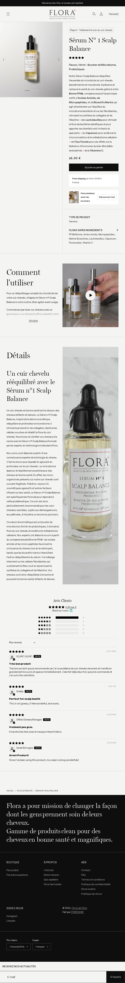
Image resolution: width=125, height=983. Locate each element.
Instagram (12, 916)
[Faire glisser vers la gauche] (3, 59)
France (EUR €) (17, 946)
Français (40, 946)
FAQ (83, 874)
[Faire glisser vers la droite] (58, 59)
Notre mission (51, 874)
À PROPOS (50, 862)
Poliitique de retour (91, 893)
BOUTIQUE (13, 862)
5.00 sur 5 (70, 607)
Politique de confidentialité (96, 884)
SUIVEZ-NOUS (15, 908)
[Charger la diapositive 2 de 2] (35, 90)
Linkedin (11, 920)
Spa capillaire (51, 879)
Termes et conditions (93, 879)
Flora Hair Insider (53, 884)
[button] (8, 14)
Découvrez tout (107, 197)
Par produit (13, 870)
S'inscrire (115, 976)
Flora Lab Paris (79, 908)
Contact (85, 870)
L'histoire (49, 870)
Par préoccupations (17, 874)
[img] (16, 651)
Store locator (88, 889)
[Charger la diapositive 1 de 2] (27, 90)
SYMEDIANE (77, 912)
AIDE (84, 862)
